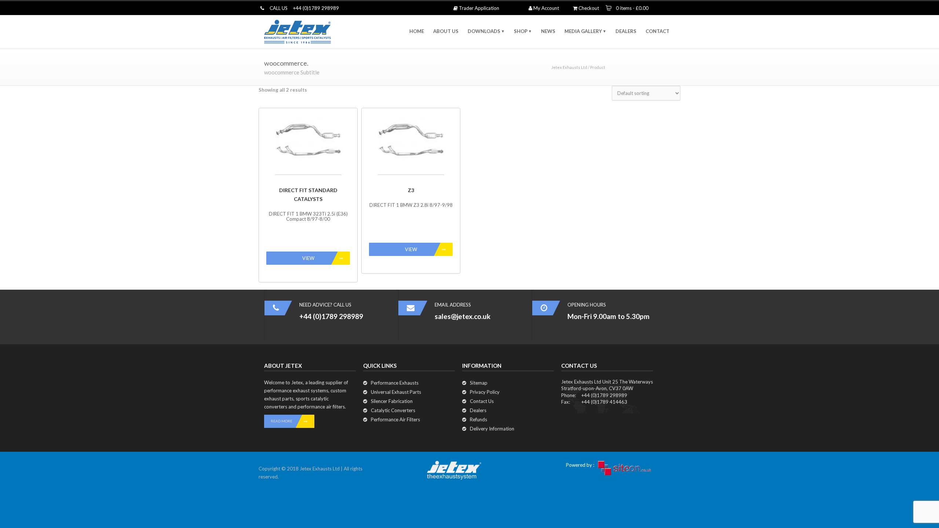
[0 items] (608, 7)
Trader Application (478, 8)
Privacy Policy (485, 392)
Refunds (478, 419)
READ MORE (281, 421)
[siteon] (624, 468)
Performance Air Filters (395, 419)
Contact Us (482, 401)
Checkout (588, 8)
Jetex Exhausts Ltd (569, 67)
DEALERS (625, 31)
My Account (545, 8)
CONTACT (657, 31)
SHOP (520, 31)
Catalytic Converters (393, 410)
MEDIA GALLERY (583, 31)
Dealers (478, 410)
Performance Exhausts (395, 383)
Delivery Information (492, 429)
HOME (416, 31)
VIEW (308, 258)
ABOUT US (445, 31)
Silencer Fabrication (392, 401)
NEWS (548, 31)
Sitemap (478, 383)
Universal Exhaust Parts (396, 392)
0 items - (632, 8)
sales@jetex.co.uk (462, 316)
